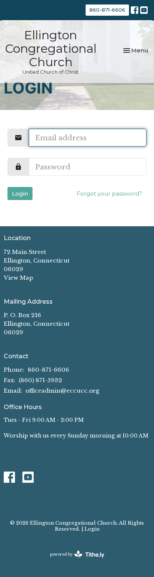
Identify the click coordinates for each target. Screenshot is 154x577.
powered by (74, 561)
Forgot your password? (109, 193)
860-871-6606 (107, 10)
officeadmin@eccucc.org (62, 390)
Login (20, 193)
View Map (18, 277)
